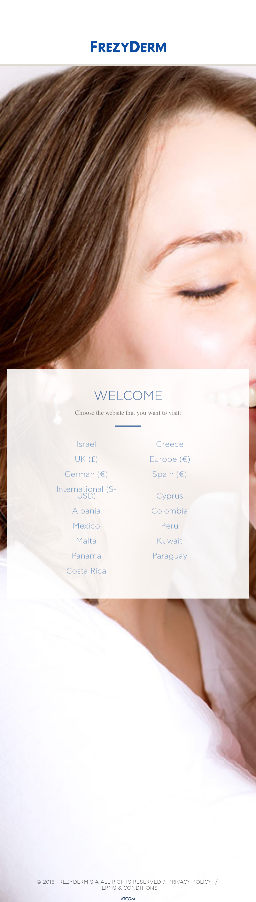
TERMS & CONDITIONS (128, 888)
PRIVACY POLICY (190, 882)
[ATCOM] (128, 899)
